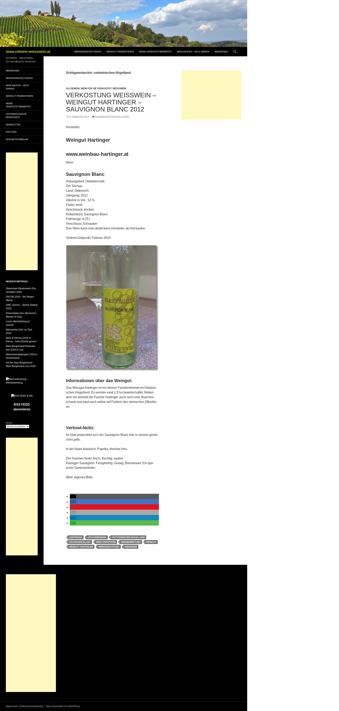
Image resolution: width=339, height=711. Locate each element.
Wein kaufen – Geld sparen (193, 51)
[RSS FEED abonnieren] (22, 395)
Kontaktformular (17, 139)
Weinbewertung (131, 542)
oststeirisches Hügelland (128, 537)
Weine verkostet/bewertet (155, 51)
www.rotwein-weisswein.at (28, 52)
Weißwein (119, 88)
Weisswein (131, 547)
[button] (73, 496)
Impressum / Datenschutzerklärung (24, 706)
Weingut (151, 542)
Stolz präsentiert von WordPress (63, 706)
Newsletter (13, 124)
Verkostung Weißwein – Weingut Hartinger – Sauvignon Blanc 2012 (111, 102)
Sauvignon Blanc (80, 542)
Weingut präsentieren (120, 51)
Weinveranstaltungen (87, 51)
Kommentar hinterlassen (112, 117)
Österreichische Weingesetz (16, 116)
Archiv (9, 423)
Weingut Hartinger (81, 547)
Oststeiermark (97, 537)
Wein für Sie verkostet (96, 88)
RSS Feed (11, 132)
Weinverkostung (108, 547)
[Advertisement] (211, 95)
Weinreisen (221, 51)
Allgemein (73, 88)
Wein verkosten (106, 542)
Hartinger (75, 537)
